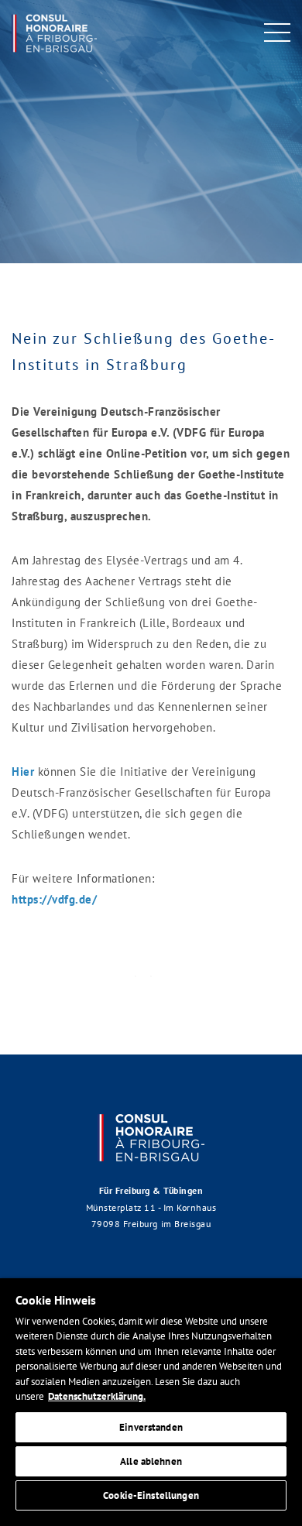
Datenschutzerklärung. (97, 1396)
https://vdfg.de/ (54, 899)
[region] (151, 1402)
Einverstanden (151, 1427)
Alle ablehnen (151, 1461)
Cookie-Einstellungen (151, 1495)
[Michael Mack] (54, 30)
